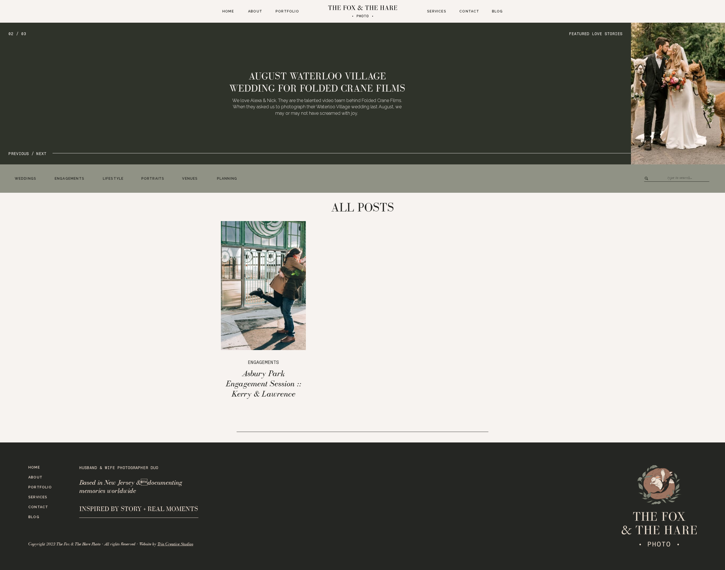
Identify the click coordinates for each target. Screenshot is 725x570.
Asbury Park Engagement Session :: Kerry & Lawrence (263, 383)
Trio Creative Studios (175, 544)
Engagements (263, 362)
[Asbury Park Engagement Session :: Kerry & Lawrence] (263, 285)
